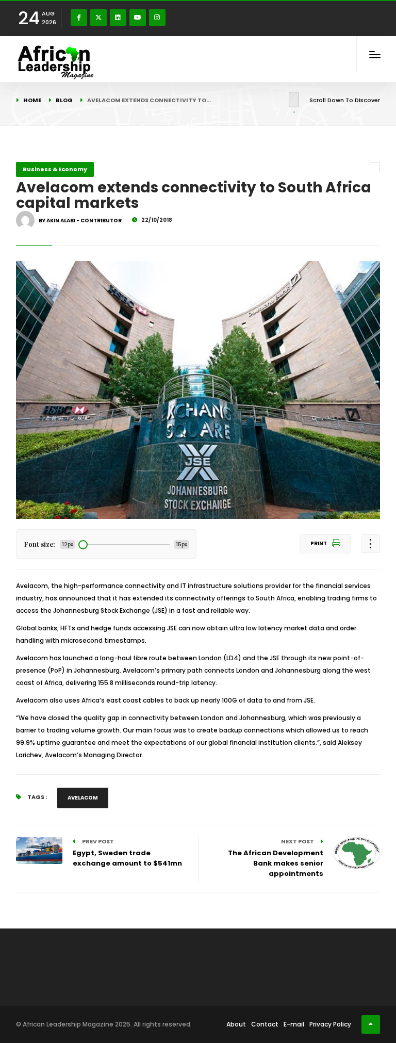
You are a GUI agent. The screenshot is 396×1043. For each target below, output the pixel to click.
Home (32, 100)
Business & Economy (55, 169)
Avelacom (83, 798)
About (236, 1024)
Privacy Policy (330, 1024)
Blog (64, 100)
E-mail (294, 1024)
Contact (264, 1024)
